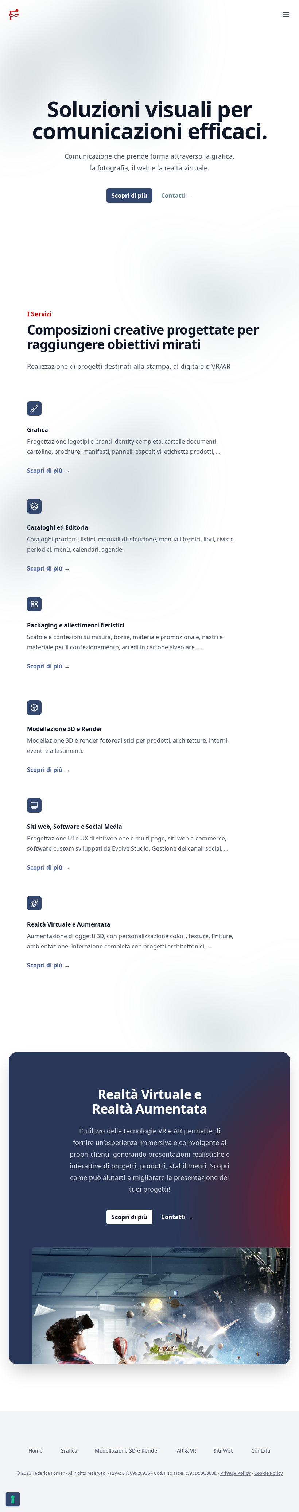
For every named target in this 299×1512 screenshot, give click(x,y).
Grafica (68, 1450)
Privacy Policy (235, 1473)
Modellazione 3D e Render (127, 1450)
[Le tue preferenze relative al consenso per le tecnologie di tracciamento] (13, 1499)
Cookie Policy (268, 1473)
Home (35, 1450)
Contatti (177, 196)
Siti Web (224, 1450)
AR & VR (186, 1450)
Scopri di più (129, 196)
